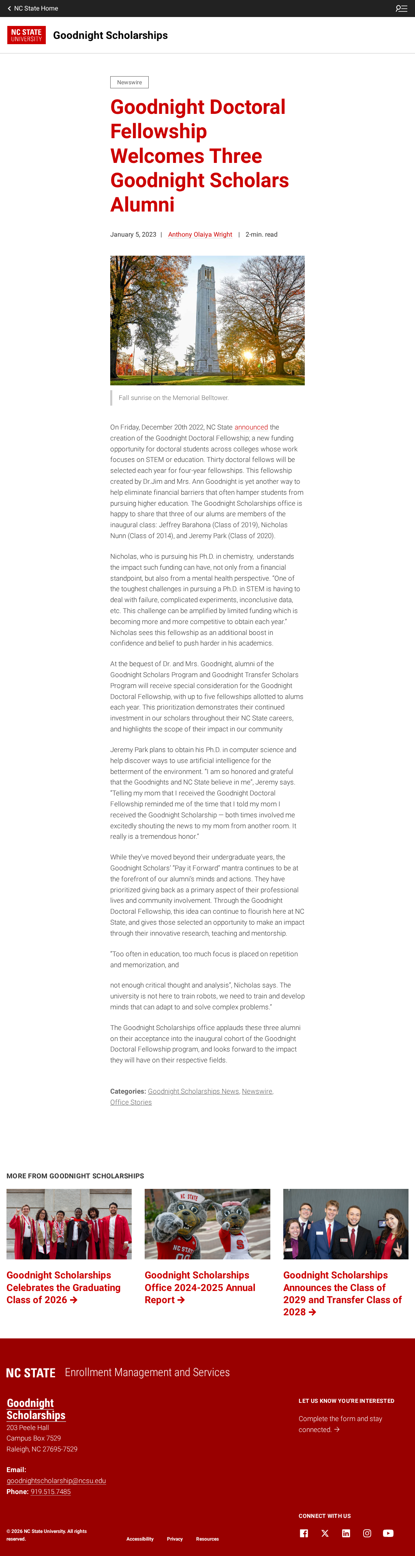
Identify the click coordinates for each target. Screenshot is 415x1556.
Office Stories (131, 1102)
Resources (207, 1539)
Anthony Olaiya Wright (200, 234)
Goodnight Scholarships (36, 1409)
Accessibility (140, 1539)
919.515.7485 (51, 1492)
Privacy (175, 1539)
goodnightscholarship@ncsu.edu (56, 1481)
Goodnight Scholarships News (193, 1091)
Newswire (257, 1091)
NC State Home (36, 8)
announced (251, 427)
